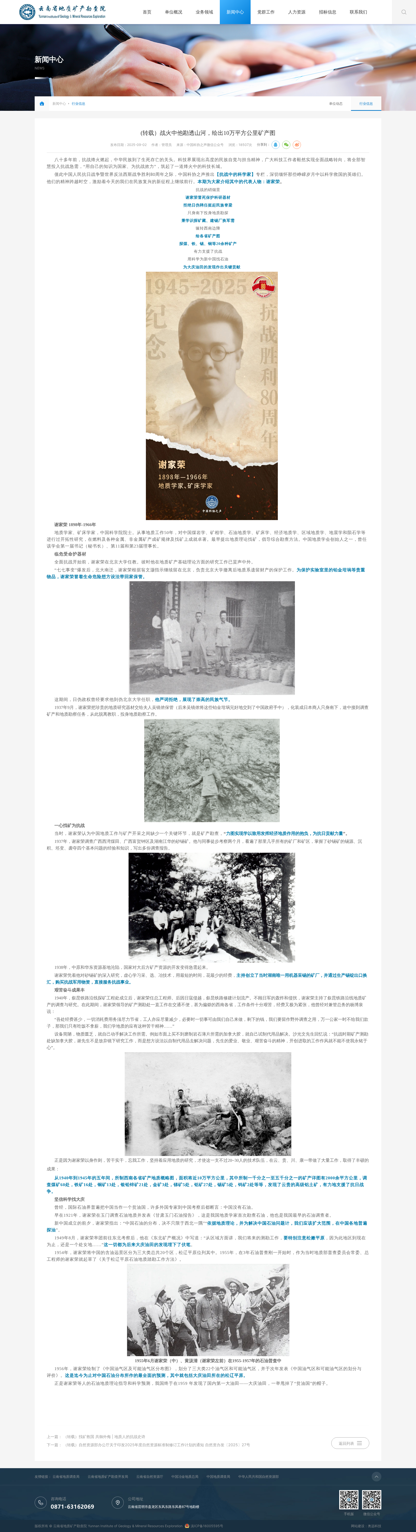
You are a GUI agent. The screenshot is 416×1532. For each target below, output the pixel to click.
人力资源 (297, 11)
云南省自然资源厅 (149, 1476)
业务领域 (204, 11)
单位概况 (173, 11)
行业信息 (366, 103)
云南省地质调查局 (65, 1476)
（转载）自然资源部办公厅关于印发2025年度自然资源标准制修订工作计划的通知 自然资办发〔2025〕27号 (156, 1444)
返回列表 (346, 1443)
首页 (147, 11)
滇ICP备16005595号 (207, 1526)
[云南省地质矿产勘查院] (62, 17)
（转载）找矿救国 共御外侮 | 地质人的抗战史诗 (104, 1436)
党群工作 (266, 11)
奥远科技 (374, 1526)
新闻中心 (235, 11)
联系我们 (358, 11)
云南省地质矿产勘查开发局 (108, 1476)
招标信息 (327, 11)
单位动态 (336, 103)
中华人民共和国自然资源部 (258, 1476)
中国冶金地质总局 (184, 1476)
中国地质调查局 (218, 1476)
